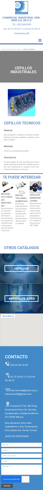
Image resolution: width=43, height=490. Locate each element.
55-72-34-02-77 (15, 29)
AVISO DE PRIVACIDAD (17, 436)
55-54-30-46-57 (32, 29)
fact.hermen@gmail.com (23, 390)
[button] (40, 40)
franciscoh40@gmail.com (18, 394)
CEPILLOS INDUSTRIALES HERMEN (11, 49)
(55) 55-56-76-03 (19, 365)
